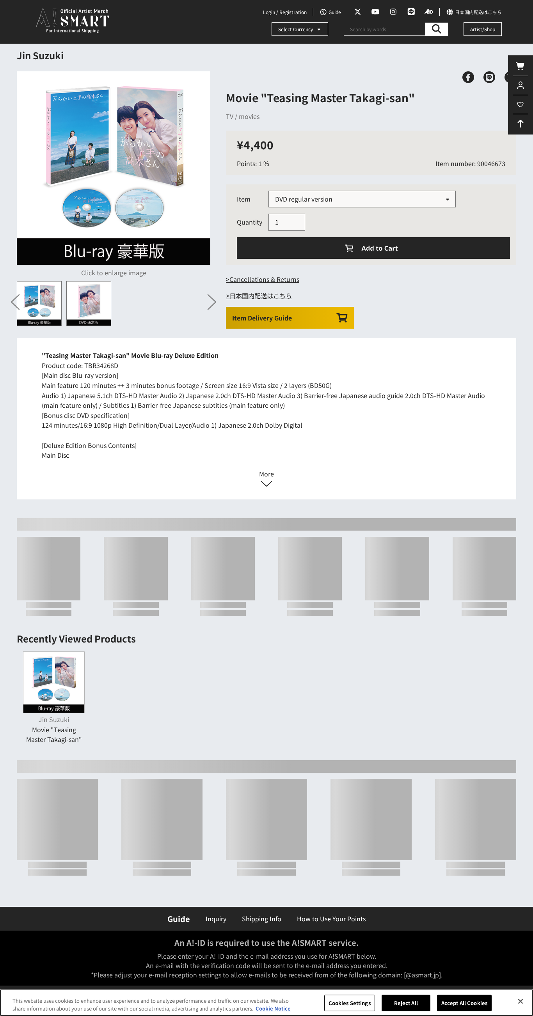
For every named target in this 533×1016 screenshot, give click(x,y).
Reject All (406, 1003)
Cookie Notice (273, 1008)
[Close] (520, 1001)
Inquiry (216, 918)
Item (244, 199)
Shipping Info (261, 918)
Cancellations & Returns (264, 279)
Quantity (249, 222)
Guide (178, 918)
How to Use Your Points (331, 918)
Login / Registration (285, 12)
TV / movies (242, 116)
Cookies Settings (350, 1003)
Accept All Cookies (464, 1003)
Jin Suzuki (40, 55)
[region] (266, 1002)
